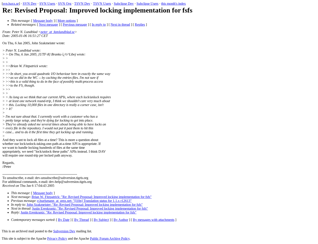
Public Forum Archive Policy (110, 238)
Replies (140, 24)
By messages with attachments (153, 220)
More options (67, 20)
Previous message (75, 24)
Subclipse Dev (124, 3)
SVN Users (47, 3)
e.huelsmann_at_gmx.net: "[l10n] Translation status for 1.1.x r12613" (84, 201)
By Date (63, 220)
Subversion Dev (64, 231)
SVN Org (64, 3)
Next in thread (120, 24)
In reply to (99, 24)
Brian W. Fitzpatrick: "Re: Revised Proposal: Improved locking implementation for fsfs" (92, 197)
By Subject (101, 220)
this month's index (173, 3)
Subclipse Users (147, 3)
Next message (48, 24)
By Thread (81, 220)
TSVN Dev (82, 3)
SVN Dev (30, 3)
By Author (121, 220)
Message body (43, 20)
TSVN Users (102, 3)
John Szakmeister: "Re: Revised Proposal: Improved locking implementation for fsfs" (85, 204)
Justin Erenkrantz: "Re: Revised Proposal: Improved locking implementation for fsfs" (90, 208)
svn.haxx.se (11, 3)
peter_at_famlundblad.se (58, 32)
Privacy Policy (57, 238)
